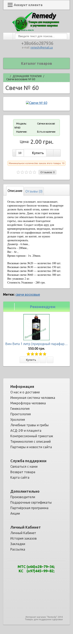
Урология (17, 419)
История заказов (23, 538)
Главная (6, 75)
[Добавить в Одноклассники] (51, 578)
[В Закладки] (43, 360)
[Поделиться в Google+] (32, 578)
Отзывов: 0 (47, 172)
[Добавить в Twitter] (32, 584)
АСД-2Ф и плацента (25, 430)
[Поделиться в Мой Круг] (45, 578)
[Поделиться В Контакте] (38, 584)
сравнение (57, 153)
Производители (22, 497)
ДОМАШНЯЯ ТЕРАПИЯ (27, 76)
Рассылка (17, 549)
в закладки (50, 153)
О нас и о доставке (25, 392)
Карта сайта (19, 477)
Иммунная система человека (32, 397)
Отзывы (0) (34, 191)
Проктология (20, 414)
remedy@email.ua (41, 47)
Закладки (17, 544)
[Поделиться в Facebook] (26, 578)
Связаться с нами (24, 466)
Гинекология (20, 408)
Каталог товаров (36, 63)
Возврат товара (22, 472)
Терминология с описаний (30, 441)
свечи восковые (27, 294)
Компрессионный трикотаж (31, 436)
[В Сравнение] (50, 360)
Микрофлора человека (28, 403)
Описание (15, 191)
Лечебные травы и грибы (29, 425)
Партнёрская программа (29, 508)
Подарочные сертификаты (31, 502)
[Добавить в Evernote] (20, 578)
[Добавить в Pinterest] (57, 578)
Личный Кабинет (23, 533)
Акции (15, 513)
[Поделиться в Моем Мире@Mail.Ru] (38, 578)
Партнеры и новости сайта (31, 447)
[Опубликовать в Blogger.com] (14, 578)
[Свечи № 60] (36, 103)
